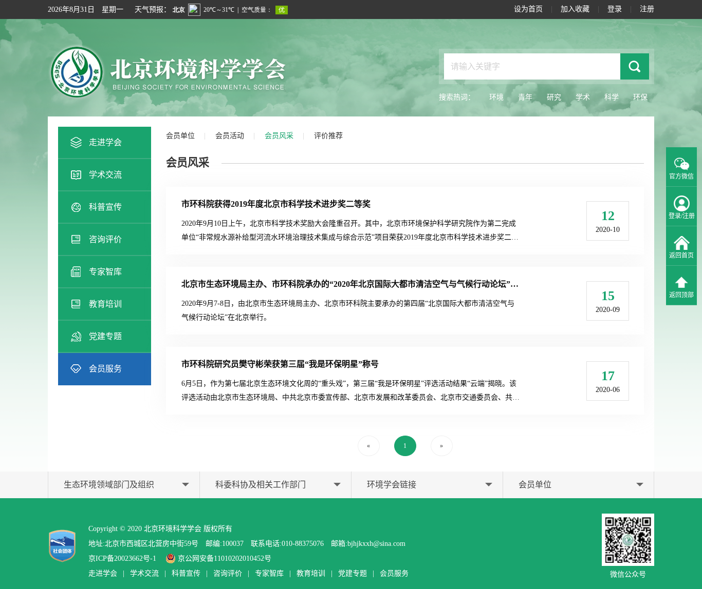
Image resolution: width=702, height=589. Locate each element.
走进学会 (105, 142)
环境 (496, 97)
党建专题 (105, 336)
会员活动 (229, 136)
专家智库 (105, 271)
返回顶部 (681, 295)
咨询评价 (105, 239)
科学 (611, 97)
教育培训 (105, 304)
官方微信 (681, 176)
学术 (583, 97)
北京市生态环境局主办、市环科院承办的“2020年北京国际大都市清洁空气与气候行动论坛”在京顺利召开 (370, 284)
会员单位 (180, 136)
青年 (525, 97)
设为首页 (528, 9)
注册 (647, 9)
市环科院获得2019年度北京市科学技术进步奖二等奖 (276, 204)
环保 (640, 97)
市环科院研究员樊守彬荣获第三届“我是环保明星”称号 (280, 364)
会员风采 (279, 136)
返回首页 (681, 255)
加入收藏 (575, 9)
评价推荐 (328, 136)
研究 (554, 97)
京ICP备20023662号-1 (122, 558)
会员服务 (105, 368)
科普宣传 (105, 207)
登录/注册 (682, 216)
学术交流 (105, 174)
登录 (614, 9)
